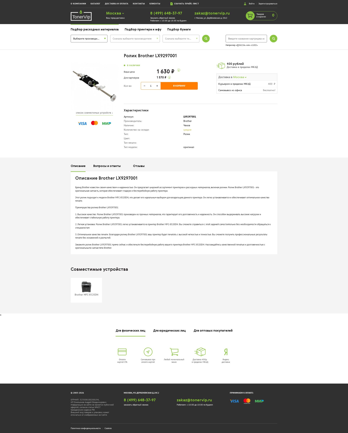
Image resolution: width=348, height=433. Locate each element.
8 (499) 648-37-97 (166, 13)
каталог (95, 3)
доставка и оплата (116, 3)
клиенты (155, 3)
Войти (252, 3)
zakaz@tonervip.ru (212, 13)
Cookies (108, 428)
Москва (114, 13)
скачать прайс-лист (186, 3)
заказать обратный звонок (136, 404)
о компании (78, 3)
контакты (139, 3)
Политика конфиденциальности (86, 428)
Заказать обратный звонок (162, 17)
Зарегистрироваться (267, 3)
